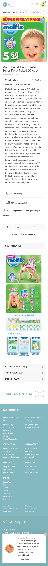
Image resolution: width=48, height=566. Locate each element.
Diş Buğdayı (7, 470)
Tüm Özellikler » (37, 80)
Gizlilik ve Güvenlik (10, 509)
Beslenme (6, 499)
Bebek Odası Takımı (10, 449)
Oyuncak (30, 463)
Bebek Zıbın (7, 431)
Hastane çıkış (8, 425)
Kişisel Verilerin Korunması (31, 510)
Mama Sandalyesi (32, 454)
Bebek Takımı (8, 433)
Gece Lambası (8, 454)
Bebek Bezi (24, 12)
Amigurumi (29, 470)
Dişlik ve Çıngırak (32, 473)
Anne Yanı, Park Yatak (11, 457)
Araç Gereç (31, 444)
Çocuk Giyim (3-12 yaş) (33, 419)
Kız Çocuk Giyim (31, 425)
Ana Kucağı (29, 457)
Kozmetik (6, 494)
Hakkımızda (29, 506)
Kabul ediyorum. (23, 559)
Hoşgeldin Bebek (9, 467)
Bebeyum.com (11, 4)
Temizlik (6, 488)
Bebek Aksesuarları (10, 439)
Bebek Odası (9, 444)
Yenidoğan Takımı (9, 428)
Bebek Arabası (31, 449)
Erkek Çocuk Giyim (33, 428)
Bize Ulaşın (7, 512)
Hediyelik (8, 463)
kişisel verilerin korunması (26, 549)
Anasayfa (6, 12)
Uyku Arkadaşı (30, 467)
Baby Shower (8, 473)
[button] (19, 60)
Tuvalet (5, 491)
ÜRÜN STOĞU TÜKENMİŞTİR (24, 235)
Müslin (5, 436)
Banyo (5, 485)
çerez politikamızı (30, 547)
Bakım (15, 12)
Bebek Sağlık (8, 497)
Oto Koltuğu (30, 452)
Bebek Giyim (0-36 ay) (11, 419)
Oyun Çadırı (7, 452)
